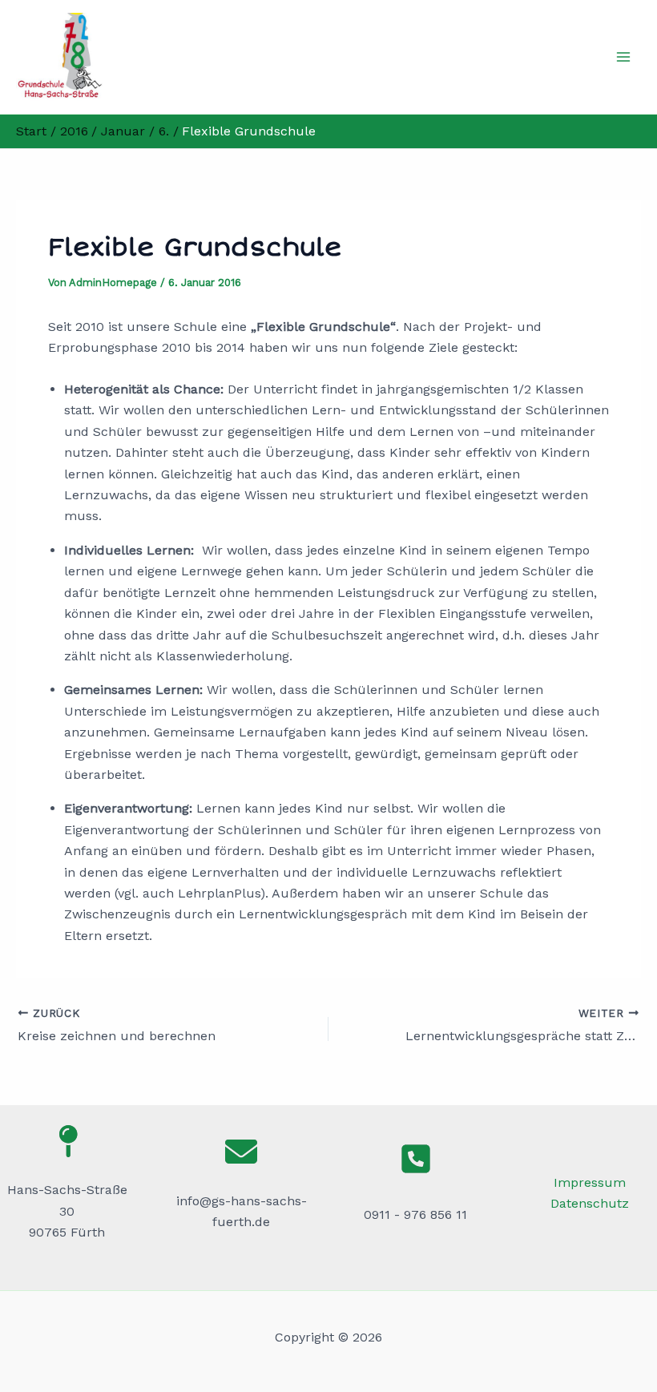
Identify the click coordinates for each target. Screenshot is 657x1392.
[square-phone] (416, 1159)
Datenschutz (589, 1203)
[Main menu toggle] (623, 57)
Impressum (590, 1182)
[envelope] (241, 1152)
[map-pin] (67, 1141)
